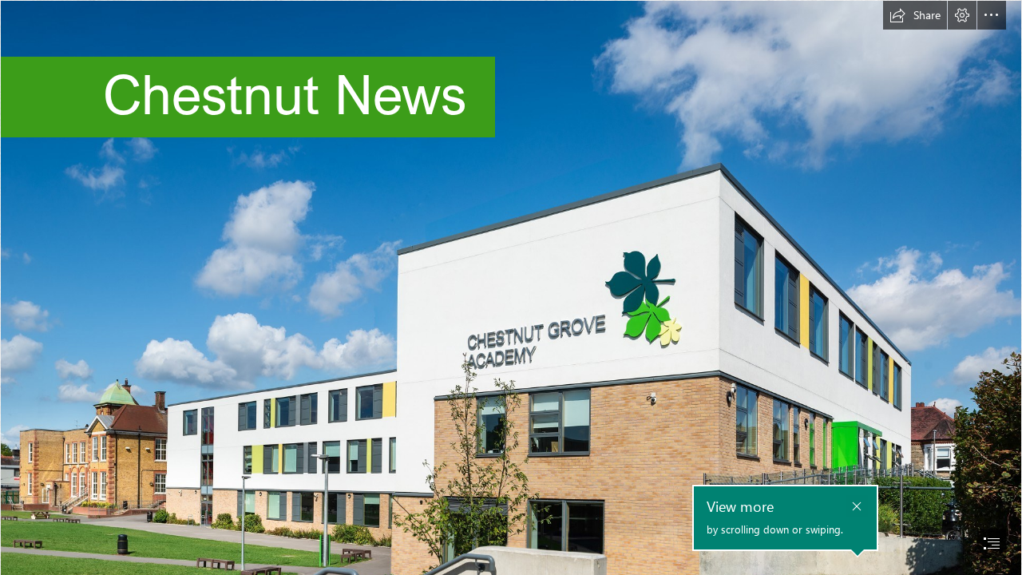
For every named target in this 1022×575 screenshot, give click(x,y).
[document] (511, 287)
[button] (915, 15)
